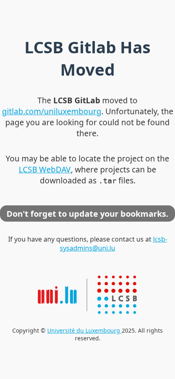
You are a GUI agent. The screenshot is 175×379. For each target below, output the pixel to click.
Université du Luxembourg (84, 330)
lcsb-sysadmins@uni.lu (113, 244)
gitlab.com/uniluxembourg (51, 111)
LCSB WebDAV (45, 169)
